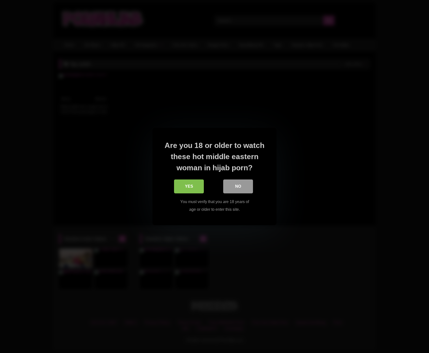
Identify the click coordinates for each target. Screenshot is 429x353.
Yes (189, 186)
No (238, 186)
